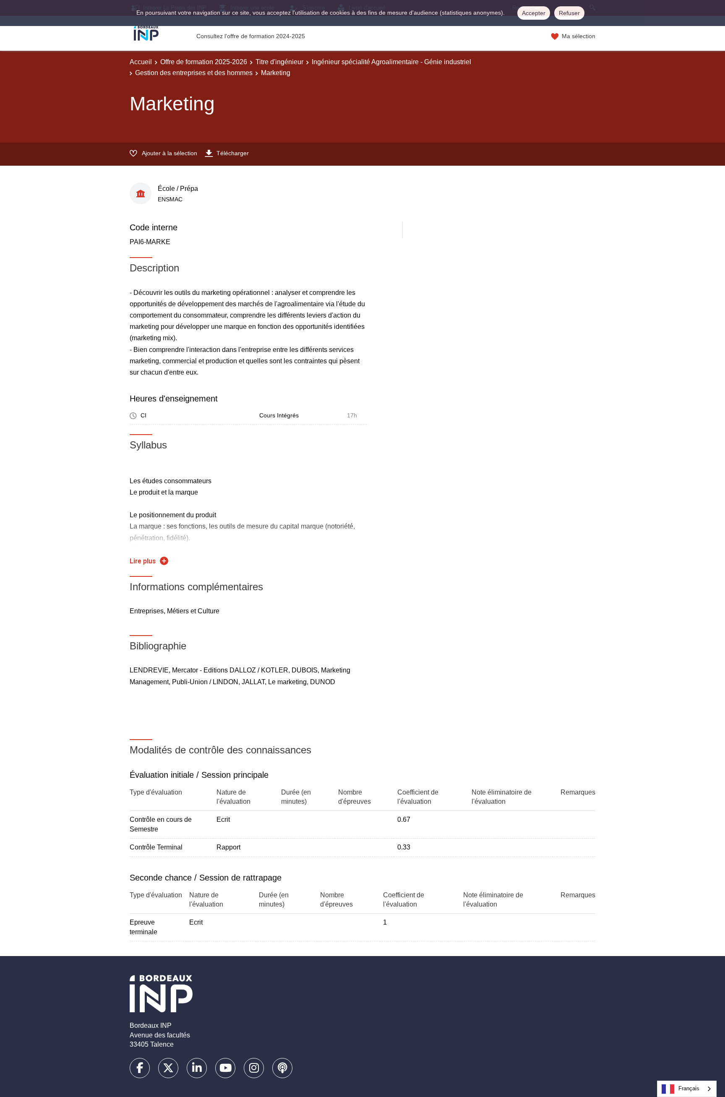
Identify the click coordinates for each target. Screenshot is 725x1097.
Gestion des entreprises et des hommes (194, 72)
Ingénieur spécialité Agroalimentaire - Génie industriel (391, 61)
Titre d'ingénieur (279, 61)
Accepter (533, 13)
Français (688, 1088)
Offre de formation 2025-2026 (203, 61)
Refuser (569, 13)
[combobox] (687, 1089)
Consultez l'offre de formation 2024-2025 (250, 36)
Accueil (141, 61)
